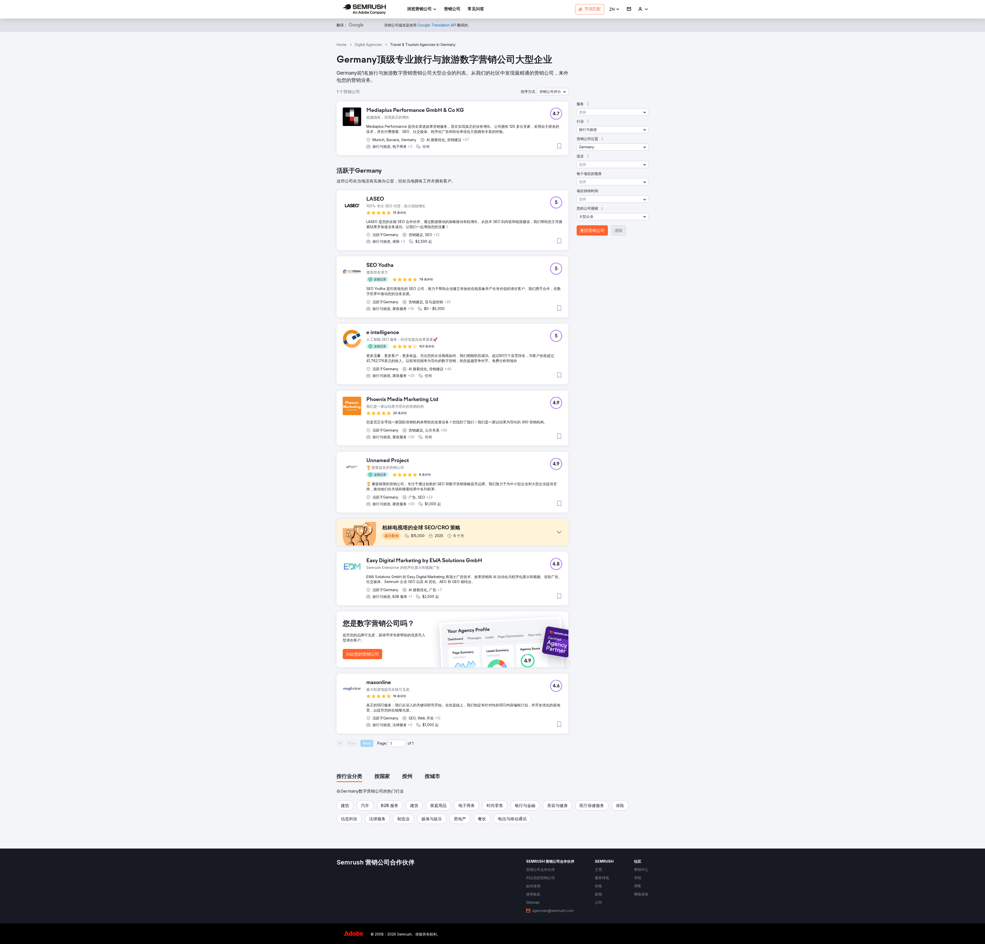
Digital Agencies (368, 44)
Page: (382, 743)
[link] (452, 9)
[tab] (349, 777)
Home (342, 44)
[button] (614, 9)
